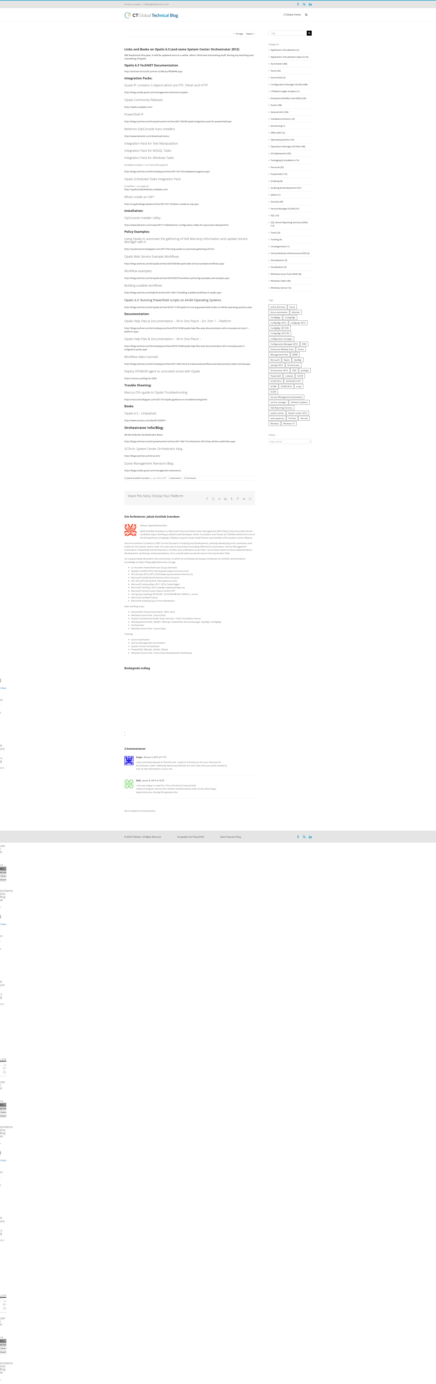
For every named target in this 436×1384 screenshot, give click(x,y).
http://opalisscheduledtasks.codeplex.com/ (146, 189)
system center (277, 413)
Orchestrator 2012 (279, 370)
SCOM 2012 (286, 386)
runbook (289, 375)
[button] (306, 14)
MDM (295, 354)
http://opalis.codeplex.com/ (138, 106)
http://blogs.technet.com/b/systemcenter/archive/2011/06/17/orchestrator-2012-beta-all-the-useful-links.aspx (180, 441)
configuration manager (281, 338)
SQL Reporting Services (281, 407)
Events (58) (276, 105)
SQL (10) (275, 215)
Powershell (275, 375)
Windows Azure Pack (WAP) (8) (286, 274)
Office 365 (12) (278, 132)
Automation (175, 478)
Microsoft (274, 359)
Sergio (139, 757)
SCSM (273, 391)
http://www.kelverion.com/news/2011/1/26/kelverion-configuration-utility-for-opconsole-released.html (176, 224)
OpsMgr (298, 359)
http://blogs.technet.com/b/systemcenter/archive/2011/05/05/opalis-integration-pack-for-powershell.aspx (178, 121)
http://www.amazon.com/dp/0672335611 (145, 420)
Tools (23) (275, 232)
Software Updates (299, 402)
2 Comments (190, 478)
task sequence (277, 418)
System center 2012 (297, 413)
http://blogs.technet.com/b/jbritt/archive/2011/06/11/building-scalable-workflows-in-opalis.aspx (172, 292)
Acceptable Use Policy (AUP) (190, 836)
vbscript (304, 418)
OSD (294, 370)
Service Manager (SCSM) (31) (285, 208)
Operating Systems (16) (282, 139)
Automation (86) (279, 63)
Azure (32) (276, 70)
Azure (292, 306)
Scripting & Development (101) (286, 187)
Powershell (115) (279, 174)
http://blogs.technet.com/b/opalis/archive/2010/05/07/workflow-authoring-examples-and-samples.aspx (176, 278)
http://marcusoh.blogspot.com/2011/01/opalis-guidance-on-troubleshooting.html (165, 399)
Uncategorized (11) (280, 246)
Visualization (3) (278, 267)
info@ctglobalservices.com (156, 4)
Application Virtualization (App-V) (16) (289, 56)
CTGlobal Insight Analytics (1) (285, 91)
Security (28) (277, 201)
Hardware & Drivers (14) (283, 118)
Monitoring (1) (278, 125)
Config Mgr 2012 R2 (279, 333)
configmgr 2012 (298, 322)
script (298, 386)
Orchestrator (293, 365)
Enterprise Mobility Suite (282, 349)
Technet (292, 418)
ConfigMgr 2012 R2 (279, 328)
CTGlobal (136, 836)
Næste (249, 33)
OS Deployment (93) (281, 153)
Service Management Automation (286, 397)
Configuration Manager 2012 (284, 344)
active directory (277, 306)
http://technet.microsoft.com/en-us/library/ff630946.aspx (153, 71)
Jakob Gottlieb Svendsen (138, 478)
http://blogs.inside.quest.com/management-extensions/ (152, 470)
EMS (304, 344)
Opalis (287, 359)
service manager (278, 402)
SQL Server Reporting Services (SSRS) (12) (289, 224)
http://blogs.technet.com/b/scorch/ (142, 455)
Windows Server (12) (281, 287)
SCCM (300, 375)
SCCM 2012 (276, 381)
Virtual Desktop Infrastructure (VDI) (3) (290, 253)
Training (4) (276, 239)
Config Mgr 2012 (278, 322)
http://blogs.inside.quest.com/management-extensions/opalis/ (156, 92)
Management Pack (279, 354)
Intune (301, 349)
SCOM (273, 386)
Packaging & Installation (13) (285, 160)
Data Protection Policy (230, 836)
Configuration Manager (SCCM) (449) (289, 84)
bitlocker (296, 312)
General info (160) (279, 112)
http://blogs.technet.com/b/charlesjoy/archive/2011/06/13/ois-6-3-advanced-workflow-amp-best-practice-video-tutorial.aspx (187, 363)
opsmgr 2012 (276, 365)
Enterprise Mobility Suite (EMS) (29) (288, 98)
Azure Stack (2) (278, 77)
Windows (274, 423)
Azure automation (278, 312)
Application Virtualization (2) (285, 49)
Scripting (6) (277, 181)
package (305, 370)
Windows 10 (289, 423)
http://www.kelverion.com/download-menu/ (146, 136)
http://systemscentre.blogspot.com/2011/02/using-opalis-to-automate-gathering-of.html (169, 248)
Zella (138, 780)
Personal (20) (277, 167)
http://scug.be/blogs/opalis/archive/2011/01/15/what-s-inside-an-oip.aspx (161, 204)
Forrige (239, 33)
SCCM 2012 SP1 (293, 381)
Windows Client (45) (281, 280)
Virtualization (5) (279, 260)
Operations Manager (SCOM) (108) (288, 146)
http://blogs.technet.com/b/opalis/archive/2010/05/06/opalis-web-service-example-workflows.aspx (174, 263)
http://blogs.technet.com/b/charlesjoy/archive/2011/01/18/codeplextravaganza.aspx (167, 171)
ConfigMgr (275, 317)
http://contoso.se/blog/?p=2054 (140, 378)
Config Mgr (290, 317)
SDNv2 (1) (276, 194)
